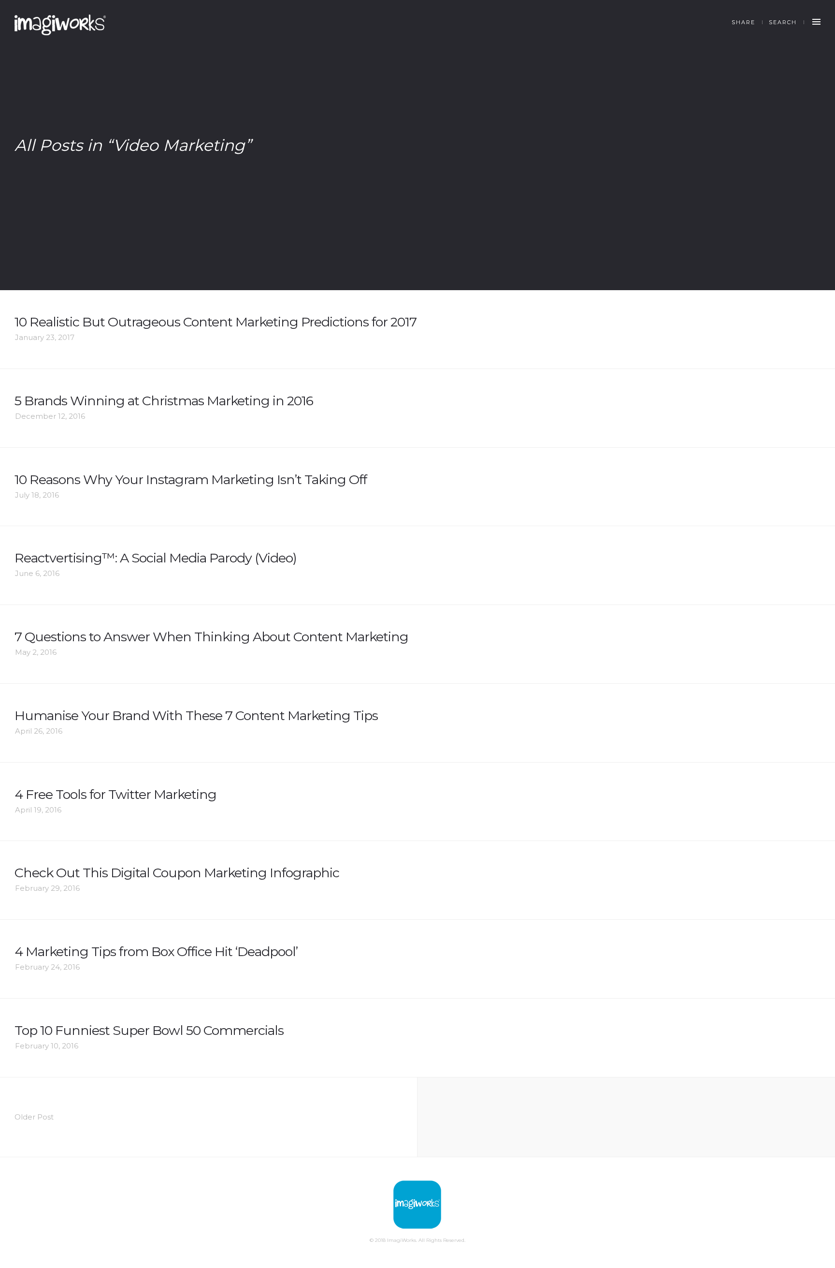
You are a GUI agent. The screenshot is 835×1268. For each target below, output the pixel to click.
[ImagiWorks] (60, 25)
